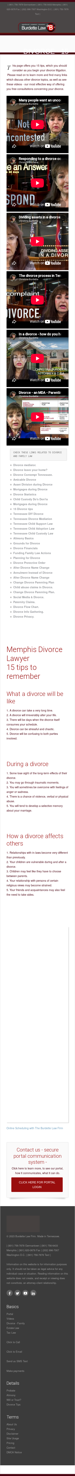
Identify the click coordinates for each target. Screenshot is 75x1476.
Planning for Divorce (26, 558)
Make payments (15, 1371)
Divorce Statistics (24, 494)
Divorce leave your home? (30, 470)
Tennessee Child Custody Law (33, 533)
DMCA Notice (14, 1452)
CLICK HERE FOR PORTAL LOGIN (37, 1185)
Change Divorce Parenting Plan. (34, 592)
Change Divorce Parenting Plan (33, 582)
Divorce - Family (16, 1323)
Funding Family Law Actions (32, 553)
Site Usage (13, 1438)
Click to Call (13, 1342)
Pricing (10, 1443)
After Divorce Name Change (31, 567)
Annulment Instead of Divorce (32, 573)
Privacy (11, 1429)
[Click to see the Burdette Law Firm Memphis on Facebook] (9, 1293)
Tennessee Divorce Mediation (32, 519)
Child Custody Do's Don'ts (30, 499)
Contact (11, 1447)
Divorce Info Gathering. (28, 612)
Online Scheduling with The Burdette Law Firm (35, 1128)
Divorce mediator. (24, 465)
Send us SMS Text (17, 1361)
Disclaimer (12, 1433)
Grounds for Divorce (26, 543)
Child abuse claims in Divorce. (33, 587)
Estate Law (13, 1328)
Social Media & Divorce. (28, 597)
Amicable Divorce (24, 479)
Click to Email (14, 1351)
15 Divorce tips (23, 509)
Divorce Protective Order (29, 563)
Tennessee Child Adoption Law (33, 528)
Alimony (11, 1395)
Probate (11, 1390)
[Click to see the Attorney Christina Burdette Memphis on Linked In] (33, 1293)
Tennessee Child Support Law (33, 524)
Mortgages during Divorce (30, 489)
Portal (10, 1314)
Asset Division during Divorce (32, 484)
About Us (12, 1424)
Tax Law (11, 1332)
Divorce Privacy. (23, 616)
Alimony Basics (23, 538)
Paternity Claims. (24, 602)
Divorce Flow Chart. (26, 607)
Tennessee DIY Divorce (28, 514)
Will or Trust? (14, 1400)
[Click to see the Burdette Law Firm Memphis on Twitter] (17, 1293)
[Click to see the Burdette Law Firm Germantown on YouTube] (25, 1293)
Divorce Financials (25, 548)
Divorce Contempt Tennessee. (33, 475)
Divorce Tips (14, 1404)
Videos (10, 1318)
